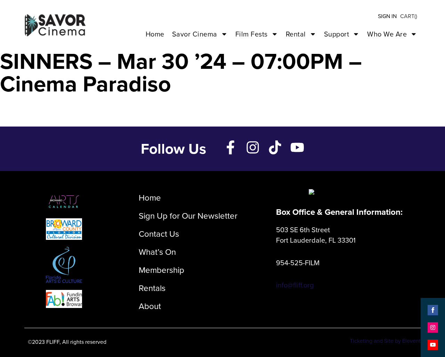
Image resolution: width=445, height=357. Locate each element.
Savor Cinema (194, 34)
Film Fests (251, 34)
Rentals (152, 288)
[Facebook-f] (230, 147)
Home (155, 34)
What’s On (157, 252)
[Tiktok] (275, 147)
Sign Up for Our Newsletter (188, 216)
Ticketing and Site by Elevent (385, 341)
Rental (296, 34)
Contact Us (159, 234)
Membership (161, 270)
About (150, 306)
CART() (408, 16)
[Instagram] (253, 147)
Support (336, 34)
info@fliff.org (295, 285)
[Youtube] (297, 147)
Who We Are (387, 34)
